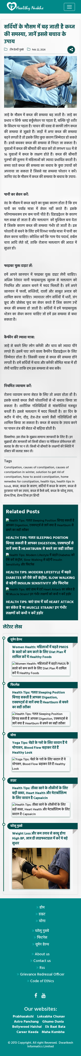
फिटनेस (14, 685)
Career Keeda (27, 1032)
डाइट (13, 780)
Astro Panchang (26, 1022)
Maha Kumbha (53, 1032)
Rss (42, 968)
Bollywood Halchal (27, 1027)
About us (42, 954)
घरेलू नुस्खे (16, 826)
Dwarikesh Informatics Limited (50, 1044)
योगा (13, 735)
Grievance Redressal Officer (42, 974)
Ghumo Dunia (53, 1022)
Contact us (42, 961)
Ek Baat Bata (55, 1027)
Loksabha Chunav (51, 1016)
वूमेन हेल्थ (16, 639)
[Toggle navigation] (69, 7)
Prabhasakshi (23, 1016)
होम (42, 908)
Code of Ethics (42, 981)
